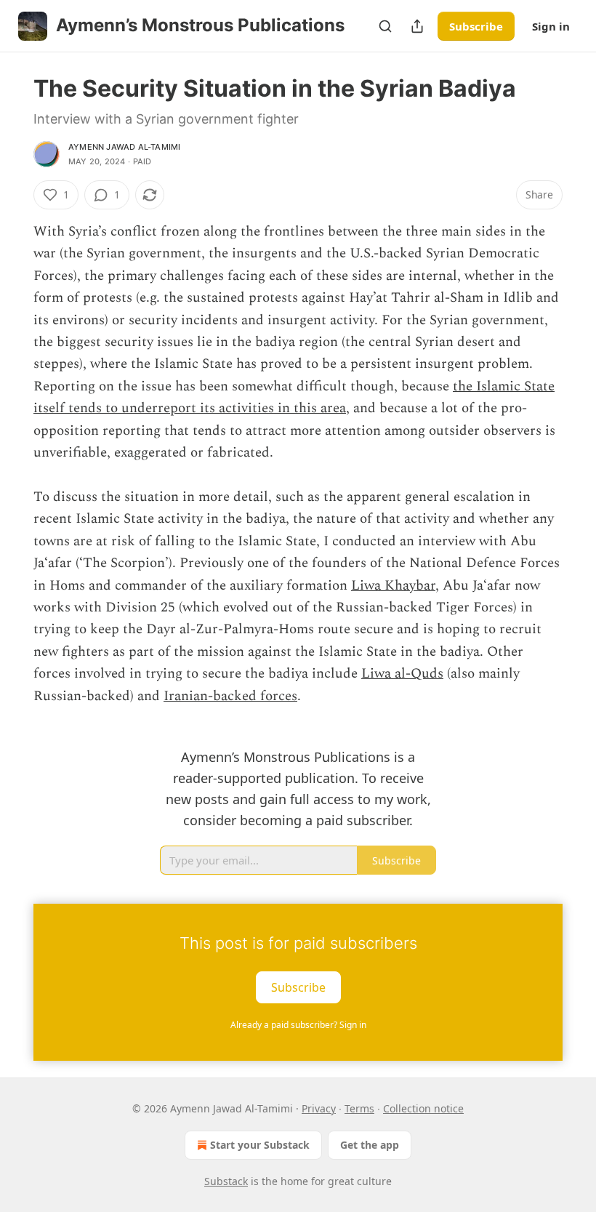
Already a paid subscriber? (298, 1025)
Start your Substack (260, 1145)
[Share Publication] (417, 26)
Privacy (319, 1108)
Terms (359, 1108)
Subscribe (476, 26)
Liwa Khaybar (393, 585)
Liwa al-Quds (402, 673)
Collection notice (423, 1108)
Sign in (551, 26)
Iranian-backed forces (230, 696)
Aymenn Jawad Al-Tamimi (124, 147)
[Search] (385, 26)
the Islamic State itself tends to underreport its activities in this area (294, 397)
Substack (226, 1181)
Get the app (369, 1145)
